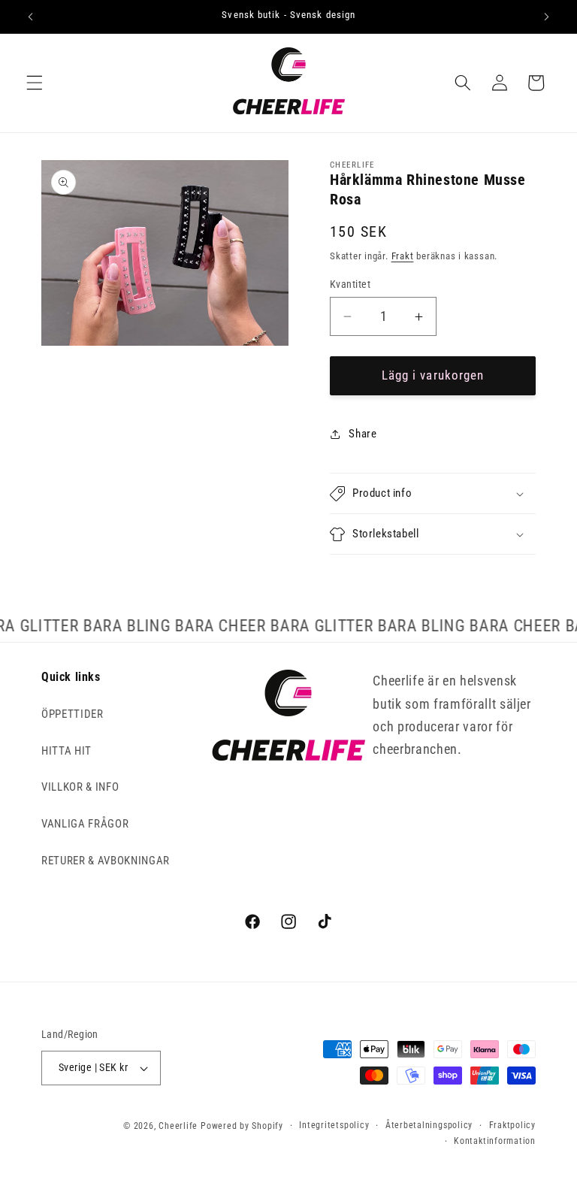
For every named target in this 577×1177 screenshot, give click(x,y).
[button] (35, 83)
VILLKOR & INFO (80, 787)
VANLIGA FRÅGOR (84, 824)
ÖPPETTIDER (72, 714)
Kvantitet (350, 284)
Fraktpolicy (512, 1125)
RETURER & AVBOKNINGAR (105, 860)
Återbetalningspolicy (429, 1125)
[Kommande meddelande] (546, 16)
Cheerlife (178, 1126)
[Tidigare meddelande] (30, 16)
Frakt (402, 256)
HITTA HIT (66, 751)
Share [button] (362, 433)
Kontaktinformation (495, 1141)
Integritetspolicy (334, 1125)
